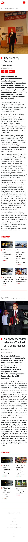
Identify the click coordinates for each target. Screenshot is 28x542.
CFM (3, 71)
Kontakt (14, 521)
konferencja (11, 71)
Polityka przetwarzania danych (14, 527)
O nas (14, 518)
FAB (6, 71)
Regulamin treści (14, 524)
